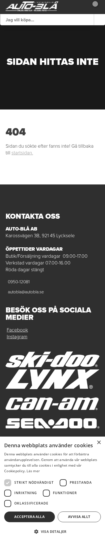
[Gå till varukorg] (93, 7)
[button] (52, 531)
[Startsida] (32, 7)
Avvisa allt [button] (79, 516)
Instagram (17, 336)
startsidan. (22, 152)
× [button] (99, 442)
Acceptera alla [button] (29, 516)
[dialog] (52, 489)
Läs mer (33, 471)
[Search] (99, 19)
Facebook (17, 330)
